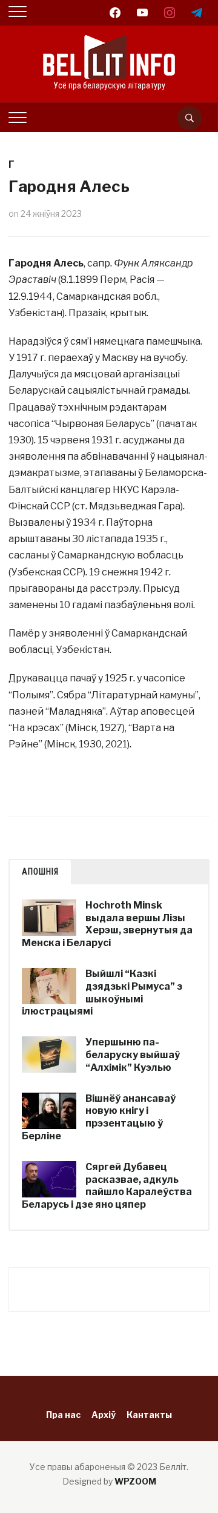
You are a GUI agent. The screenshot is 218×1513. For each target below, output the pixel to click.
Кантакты (149, 1414)
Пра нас (63, 1414)
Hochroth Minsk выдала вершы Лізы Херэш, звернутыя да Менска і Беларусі (107, 924)
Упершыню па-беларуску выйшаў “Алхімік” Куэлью (132, 1054)
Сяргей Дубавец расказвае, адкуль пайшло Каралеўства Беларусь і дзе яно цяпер (107, 1185)
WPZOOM (135, 1481)
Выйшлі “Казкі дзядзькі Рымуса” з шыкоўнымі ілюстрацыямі (102, 992)
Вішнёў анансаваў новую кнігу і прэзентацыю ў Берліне (99, 1117)
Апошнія (40, 871)
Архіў (103, 1414)
